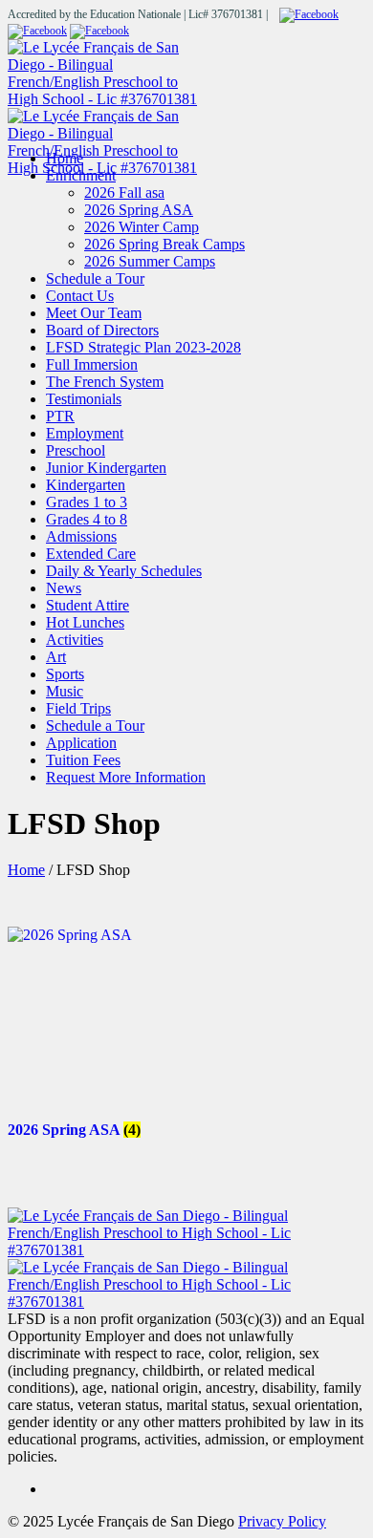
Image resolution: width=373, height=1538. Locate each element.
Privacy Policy (282, 1521)
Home (26, 870)
